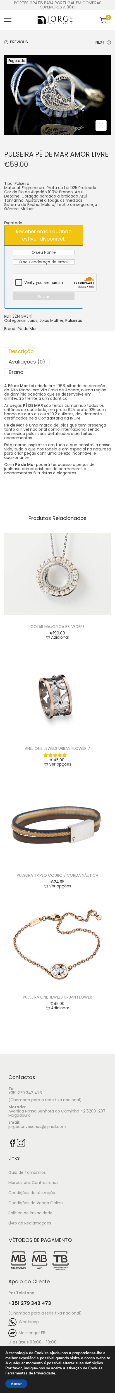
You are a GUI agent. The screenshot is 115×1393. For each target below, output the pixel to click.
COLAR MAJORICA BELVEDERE (57, 626)
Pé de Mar (27, 329)
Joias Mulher (51, 320)
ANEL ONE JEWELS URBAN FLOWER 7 (57, 748)
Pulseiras (73, 320)
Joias (32, 320)
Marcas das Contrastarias (33, 1182)
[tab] (57, 351)
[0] (103, 20)
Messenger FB (30, 1333)
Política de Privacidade (30, 1213)
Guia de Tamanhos (27, 1172)
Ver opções (60, 764)
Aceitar (16, 1383)
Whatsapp (27, 1322)
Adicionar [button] (60, 637)
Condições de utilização (31, 1192)
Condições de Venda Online (35, 1203)
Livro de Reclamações (29, 1223)
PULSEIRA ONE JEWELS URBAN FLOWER (57, 997)
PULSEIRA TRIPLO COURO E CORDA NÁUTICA (57, 875)
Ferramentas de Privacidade (30, 1373)
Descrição (21, 351)
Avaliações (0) (27, 361)
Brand (16, 372)
